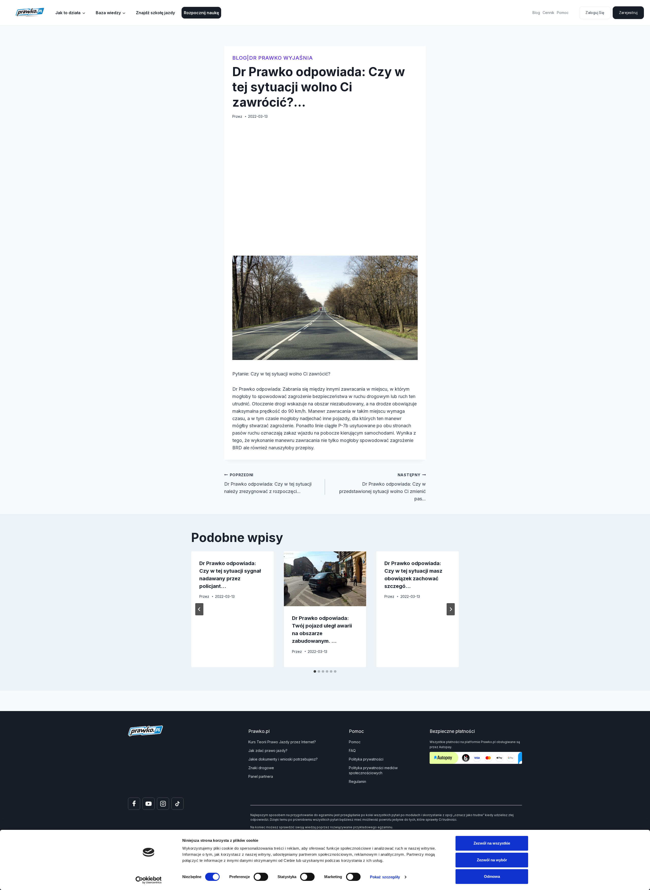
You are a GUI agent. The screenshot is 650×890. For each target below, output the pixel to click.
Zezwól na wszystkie (492, 843)
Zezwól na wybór (492, 860)
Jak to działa (67, 12)
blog (239, 58)
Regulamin (357, 781)
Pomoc (562, 12)
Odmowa (492, 876)
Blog (536, 12)
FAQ (352, 750)
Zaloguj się (595, 13)
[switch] (261, 877)
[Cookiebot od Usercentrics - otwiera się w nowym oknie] (148, 880)
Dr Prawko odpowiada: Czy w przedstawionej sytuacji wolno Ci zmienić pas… (382, 487)
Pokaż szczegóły (385, 877)
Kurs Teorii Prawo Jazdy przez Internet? (282, 742)
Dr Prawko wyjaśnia (281, 58)
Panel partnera (260, 776)
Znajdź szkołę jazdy (155, 12)
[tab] (315, 671)
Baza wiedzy (108, 12)
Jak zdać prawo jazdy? (267, 750)
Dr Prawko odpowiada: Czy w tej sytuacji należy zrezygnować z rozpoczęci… (268, 483)
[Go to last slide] (199, 609)
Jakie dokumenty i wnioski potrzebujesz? (283, 759)
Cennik (548, 12)
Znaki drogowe (261, 768)
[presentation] (325, 578)
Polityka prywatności (366, 759)
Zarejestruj (628, 13)
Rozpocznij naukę (201, 12)
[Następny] (451, 609)
